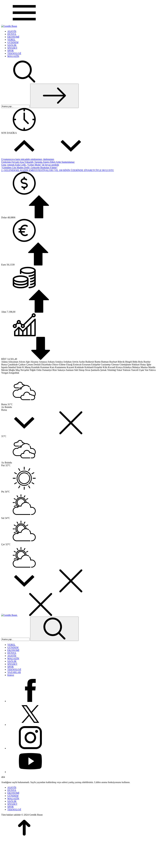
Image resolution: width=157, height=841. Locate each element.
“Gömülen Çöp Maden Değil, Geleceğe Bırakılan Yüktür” (29, 167)
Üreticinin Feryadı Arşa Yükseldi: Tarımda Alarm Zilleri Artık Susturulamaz (38, 162)
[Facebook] (30, 701)
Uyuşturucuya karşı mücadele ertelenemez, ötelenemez (27, 159)
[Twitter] (30, 724)
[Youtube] (30, 772)
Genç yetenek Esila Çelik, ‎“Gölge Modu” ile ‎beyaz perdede (30, 164)
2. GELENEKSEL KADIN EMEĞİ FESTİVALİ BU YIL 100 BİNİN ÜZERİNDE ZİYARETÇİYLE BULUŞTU (57, 170)
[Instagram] (30, 748)
